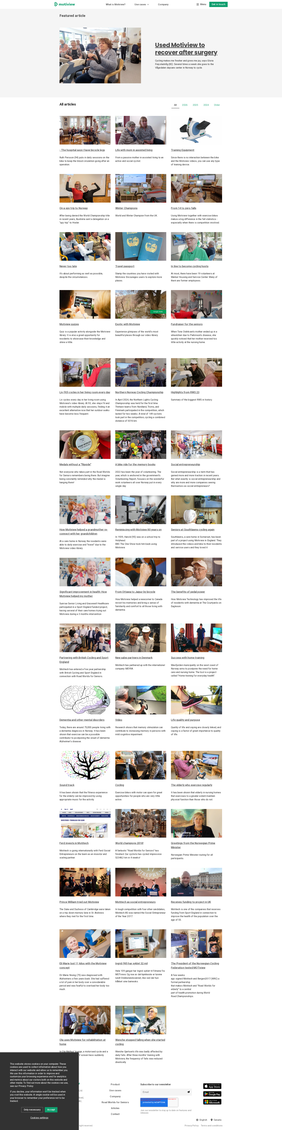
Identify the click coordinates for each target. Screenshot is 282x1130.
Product (115, 1084)
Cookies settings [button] (39, 1118)
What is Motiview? (116, 4)
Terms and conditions (212, 1125)
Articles (115, 1108)
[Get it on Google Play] (212, 1094)
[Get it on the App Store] (212, 1086)
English (203, 1120)
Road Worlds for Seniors (115, 1102)
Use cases (140, 4)
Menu (203, 4)
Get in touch (218, 4)
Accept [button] (51, 1109)
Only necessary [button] (32, 1109)
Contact (115, 1114)
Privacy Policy (192, 1125)
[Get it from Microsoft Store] (212, 1102)
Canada (217, 1120)
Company (163, 4)
